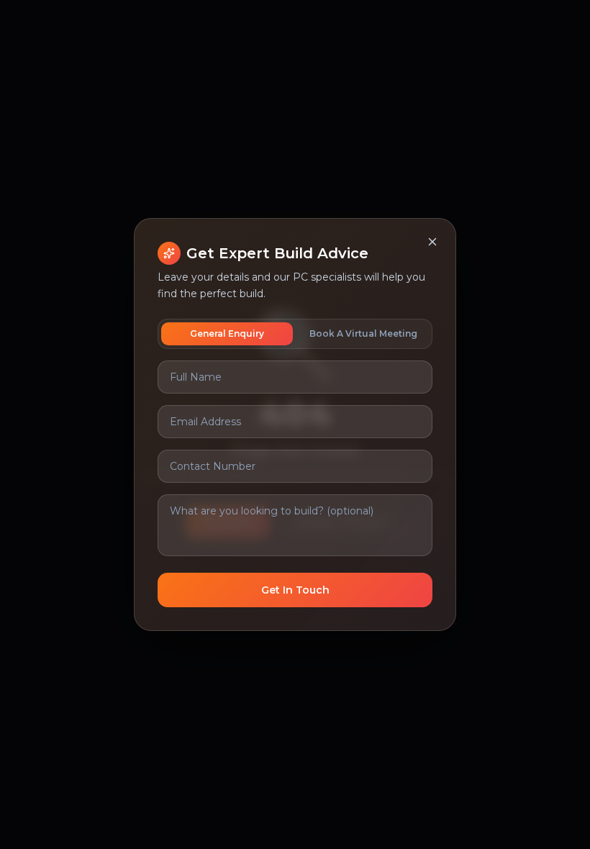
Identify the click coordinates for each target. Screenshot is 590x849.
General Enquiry (227, 333)
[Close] (432, 241)
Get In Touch (295, 590)
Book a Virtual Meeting (363, 333)
